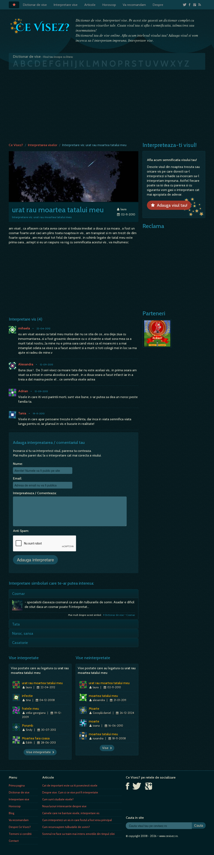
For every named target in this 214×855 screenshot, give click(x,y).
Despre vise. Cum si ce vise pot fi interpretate (70, 792)
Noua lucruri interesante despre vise (64, 806)
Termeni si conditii (20, 834)
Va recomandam (134, 5)
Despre (158, 5)
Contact (14, 840)
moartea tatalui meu (103, 696)
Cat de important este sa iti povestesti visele (69, 785)
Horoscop (109, 5)
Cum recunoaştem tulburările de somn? (66, 827)
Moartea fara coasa (36, 738)
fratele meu (30, 709)
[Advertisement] (107, 105)
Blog (11, 813)
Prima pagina (17, 785)
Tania (22, 413)
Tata (16, 624)
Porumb (27, 725)
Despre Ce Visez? (20, 827)
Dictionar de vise (35, 5)
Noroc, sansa (22, 633)
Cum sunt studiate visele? (58, 799)
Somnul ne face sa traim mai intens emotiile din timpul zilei (78, 834)
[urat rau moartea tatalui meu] (73, 176)
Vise (106, 748)
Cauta (198, 825)
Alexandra (25, 364)
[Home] (14, 4)
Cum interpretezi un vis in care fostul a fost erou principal (77, 820)
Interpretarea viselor (42, 145)
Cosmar (18, 593)
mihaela (24, 328)
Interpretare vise (66, 5)
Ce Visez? (16, 145)
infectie (27, 696)
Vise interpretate (39, 752)
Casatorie (20, 642)
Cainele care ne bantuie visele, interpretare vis (70, 813)
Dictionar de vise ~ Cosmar (119, 614)
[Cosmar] (18, 606)
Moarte (94, 709)
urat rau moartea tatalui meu (42, 683)
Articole (90, 5)
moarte (94, 721)
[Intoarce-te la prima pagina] (40, 26)
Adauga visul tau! (171, 205)
